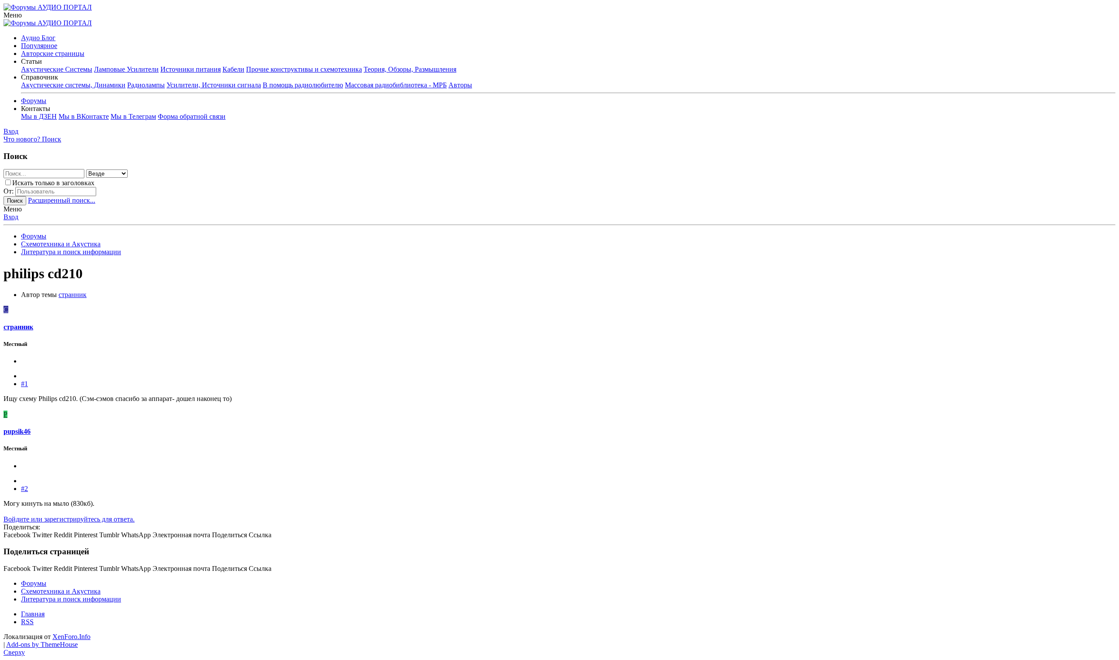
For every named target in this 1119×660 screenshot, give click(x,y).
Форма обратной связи (192, 116)
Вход (10, 217)
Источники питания (190, 69)
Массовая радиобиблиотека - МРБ (396, 85)
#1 (24, 383)
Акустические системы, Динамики (73, 85)
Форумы (33, 100)
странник (73, 294)
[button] (12, 15)
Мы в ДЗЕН (39, 116)
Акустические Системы (56, 69)
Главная (33, 614)
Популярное (39, 45)
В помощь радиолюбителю (303, 85)
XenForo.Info (71, 636)
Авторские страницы (52, 53)
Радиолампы (146, 85)
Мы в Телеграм (133, 116)
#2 (24, 488)
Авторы (460, 85)
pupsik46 (17, 431)
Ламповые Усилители (126, 69)
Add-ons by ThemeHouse (42, 644)
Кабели (233, 69)
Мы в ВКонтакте (84, 116)
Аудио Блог (38, 37)
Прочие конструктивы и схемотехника (304, 69)
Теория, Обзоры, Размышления (410, 69)
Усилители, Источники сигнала (214, 85)
